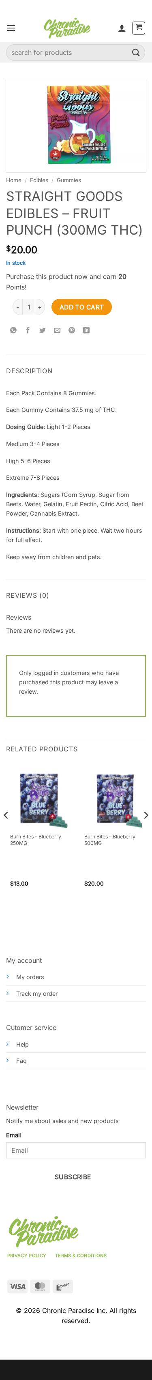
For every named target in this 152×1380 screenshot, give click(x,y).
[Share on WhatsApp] (13, 330)
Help (22, 1044)
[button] (11, 28)
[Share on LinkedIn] (86, 330)
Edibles (39, 180)
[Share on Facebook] (28, 330)
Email (13, 1135)
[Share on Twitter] (42, 330)
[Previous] (6, 831)
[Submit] (136, 52)
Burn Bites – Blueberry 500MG (109, 840)
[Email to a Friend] (57, 330)
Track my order (37, 993)
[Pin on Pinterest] (72, 330)
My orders (30, 976)
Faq (21, 1060)
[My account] (122, 28)
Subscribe (73, 1177)
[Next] (145, 831)
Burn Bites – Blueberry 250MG (35, 840)
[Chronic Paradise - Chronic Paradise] (67, 28)
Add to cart (82, 307)
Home (13, 180)
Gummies (69, 180)
